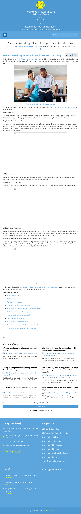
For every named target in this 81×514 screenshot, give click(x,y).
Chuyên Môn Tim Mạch (50, 457)
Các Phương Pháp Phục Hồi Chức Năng (55, 433)
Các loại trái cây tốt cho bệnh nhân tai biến (20, 387)
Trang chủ (9, 46)
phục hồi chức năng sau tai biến (64, 107)
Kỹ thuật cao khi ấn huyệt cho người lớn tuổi (19, 482)
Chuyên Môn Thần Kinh (50, 449)
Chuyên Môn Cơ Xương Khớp (52, 441)
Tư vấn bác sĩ (40, 407)
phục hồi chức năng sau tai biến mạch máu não (41, 287)
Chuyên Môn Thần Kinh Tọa (52, 445)
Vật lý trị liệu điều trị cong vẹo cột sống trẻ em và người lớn (20, 490)
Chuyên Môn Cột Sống (50, 437)
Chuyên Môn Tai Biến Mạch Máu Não (55, 453)
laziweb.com (50, 511)
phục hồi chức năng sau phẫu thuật (29, 59)
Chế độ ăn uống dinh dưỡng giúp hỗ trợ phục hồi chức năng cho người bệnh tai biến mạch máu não (60, 370)
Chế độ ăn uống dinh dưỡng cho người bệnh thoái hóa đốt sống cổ (20, 369)
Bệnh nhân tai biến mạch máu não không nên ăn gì (60, 388)
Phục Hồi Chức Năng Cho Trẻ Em (53, 461)
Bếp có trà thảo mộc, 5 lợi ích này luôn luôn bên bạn (20, 349)
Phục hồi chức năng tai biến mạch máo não (40, 104)
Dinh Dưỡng (28, 46)
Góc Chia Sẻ (19, 46)
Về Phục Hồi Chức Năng (50, 429)
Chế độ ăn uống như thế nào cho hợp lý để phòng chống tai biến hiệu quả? (59, 349)
